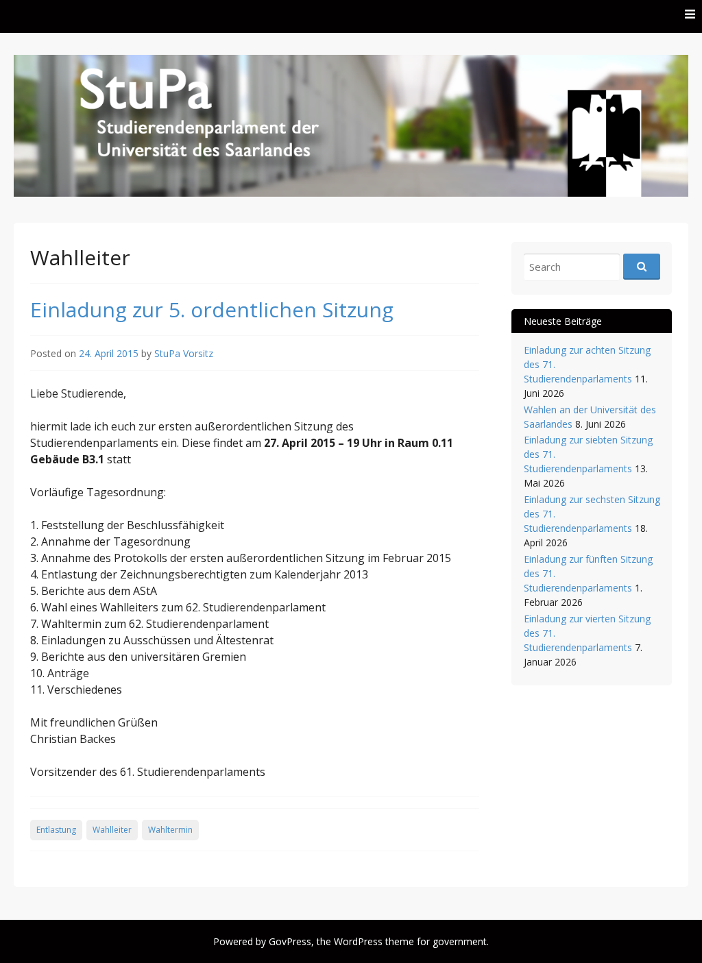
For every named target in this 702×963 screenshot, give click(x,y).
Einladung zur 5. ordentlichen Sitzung (212, 309)
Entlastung (56, 830)
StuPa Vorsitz (183, 353)
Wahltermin (170, 830)
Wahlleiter (112, 830)
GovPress (290, 941)
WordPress (358, 941)
